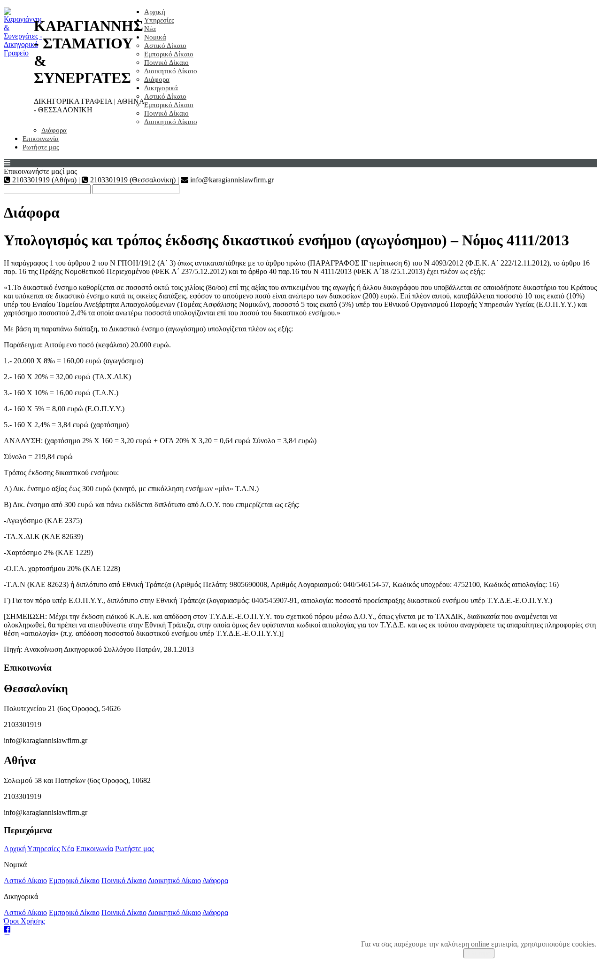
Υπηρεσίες (159, 20)
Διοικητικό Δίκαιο (170, 71)
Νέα (150, 28)
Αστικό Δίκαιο (165, 45)
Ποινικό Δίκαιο (166, 62)
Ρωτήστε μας (41, 147)
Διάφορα (157, 79)
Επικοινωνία (41, 138)
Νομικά (155, 37)
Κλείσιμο (479, 953)
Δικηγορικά (161, 88)
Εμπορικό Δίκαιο (168, 54)
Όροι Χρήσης (24, 921)
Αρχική (154, 12)
